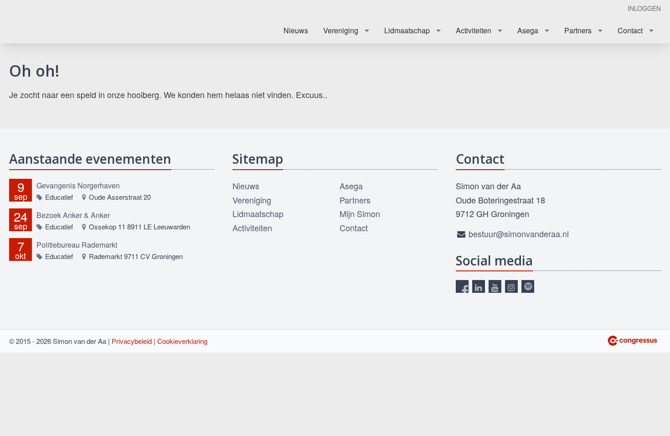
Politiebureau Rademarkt (76, 244)
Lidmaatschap (407, 30)
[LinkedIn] (478, 286)
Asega (527, 30)
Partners (578, 30)
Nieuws (295, 30)
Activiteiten (473, 30)
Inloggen (644, 8)
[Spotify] (527, 286)
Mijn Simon (360, 213)
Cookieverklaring (182, 341)
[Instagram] (511, 286)
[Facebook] (462, 286)
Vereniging (340, 30)
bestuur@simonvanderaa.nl (519, 233)
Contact (630, 30)
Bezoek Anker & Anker (73, 215)
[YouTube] (495, 286)
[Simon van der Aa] (54, 22)
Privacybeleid (132, 341)
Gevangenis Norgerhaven (78, 185)
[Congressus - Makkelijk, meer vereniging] (632, 341)
